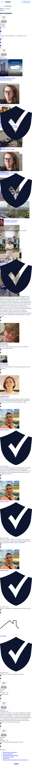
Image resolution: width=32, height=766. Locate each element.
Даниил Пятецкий (4, 429)
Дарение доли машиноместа (10, 752)
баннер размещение (8, 753)
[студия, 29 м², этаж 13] (9, 65)
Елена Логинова (4, 343)
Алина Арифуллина (4, 396)
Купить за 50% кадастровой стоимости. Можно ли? (15, 759)
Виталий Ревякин (4, 363)
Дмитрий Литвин (4, 258)
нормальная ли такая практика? (10, 755)
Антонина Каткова (4, 105)
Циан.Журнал (7, 6)
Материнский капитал (8, 756)
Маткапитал (6, 758)
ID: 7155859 (3, 636)
